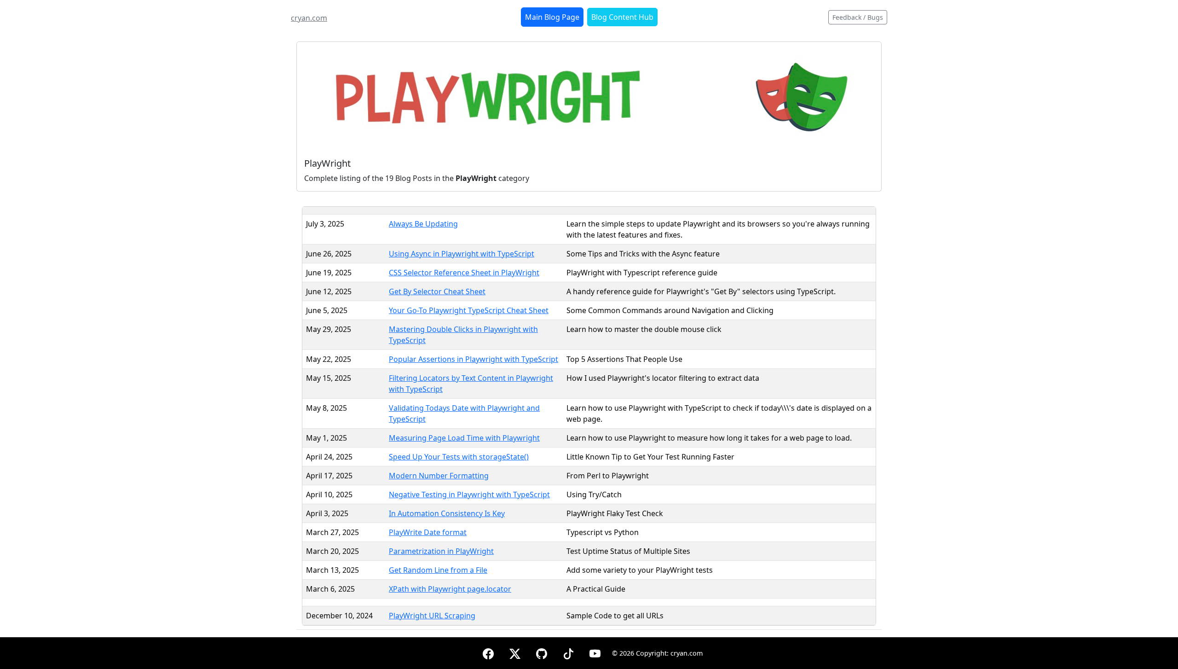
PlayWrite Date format (428, 532)
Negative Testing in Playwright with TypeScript (469, 494)
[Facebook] (488, 652)
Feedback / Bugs (857, 17)
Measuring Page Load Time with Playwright (464, 438)
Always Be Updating (423, 224)
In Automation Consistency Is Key (447, 513)
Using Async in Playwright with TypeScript (461, 254)
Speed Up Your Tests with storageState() (459, 457)
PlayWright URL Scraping (432, 616)
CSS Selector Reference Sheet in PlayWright (464, 273)
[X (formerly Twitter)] (514, 652)
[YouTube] (595, 652)
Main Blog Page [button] (552, 17)
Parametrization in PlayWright (441, 551)
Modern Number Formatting (439, 476)
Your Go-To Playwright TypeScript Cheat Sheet (469, 310)
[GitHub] (541, 652)
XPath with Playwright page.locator (450, 589)
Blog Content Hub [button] (622, 17)
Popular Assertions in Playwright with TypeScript (473, 359)
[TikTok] (568, 652)
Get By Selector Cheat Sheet (437, 291)
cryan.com (309, 18)
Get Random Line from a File (438, 570)
